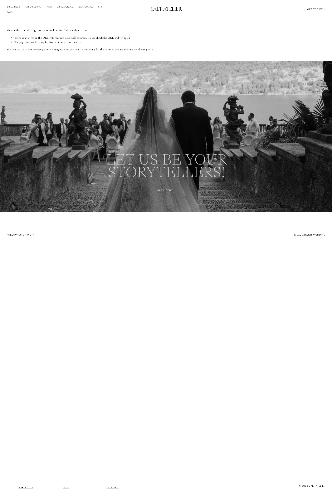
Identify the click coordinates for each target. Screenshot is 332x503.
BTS (100, 6)
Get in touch (166, 190)
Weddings (13, 6)
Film (49, 6)
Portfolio (25, 487)
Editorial (86, 6)
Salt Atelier (166, 9)
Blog (10, 11)
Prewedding (33, 6)
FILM (66, 487)
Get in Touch (316, 9)
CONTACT (113, 487)
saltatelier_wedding (310, 235)
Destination (65, 6)
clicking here (57, 49)
